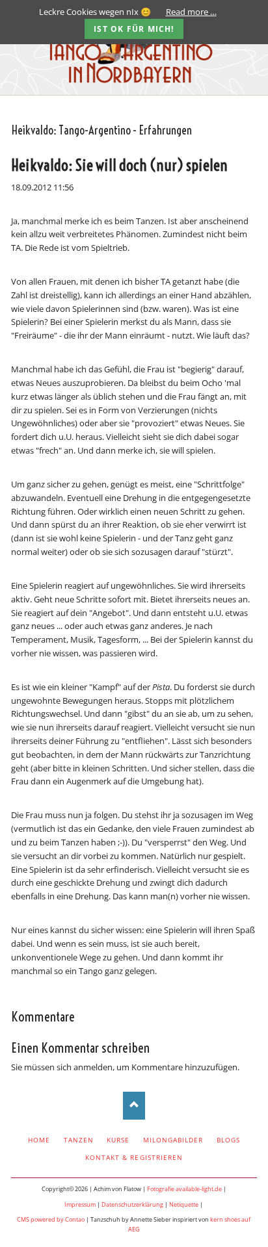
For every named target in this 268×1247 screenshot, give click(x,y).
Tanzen (79, 1139)
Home (39, 1139)
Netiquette (183, 1204)
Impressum (80, 1204)
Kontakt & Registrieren (134, 1157)
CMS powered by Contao (51, 1219)
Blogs (228, 1139)
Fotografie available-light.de (184, 1189)
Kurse (118, 1139)
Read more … (191, 12)
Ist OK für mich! (134, 28)
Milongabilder (173, 1139)
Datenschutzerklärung (132, 1204)
